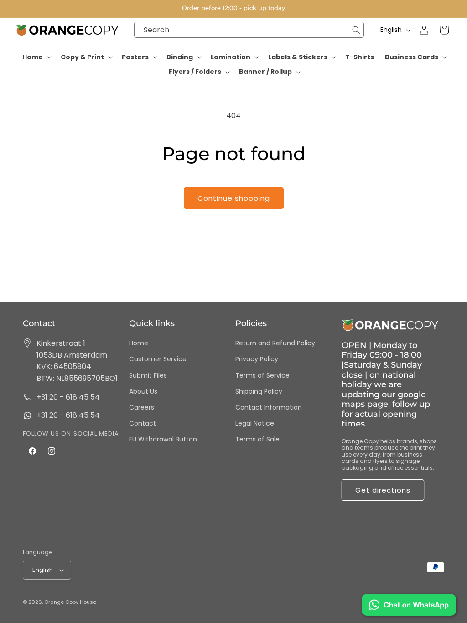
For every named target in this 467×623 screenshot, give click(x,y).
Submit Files (148, 375)
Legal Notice (254, 423)
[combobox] (249, 29)
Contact (142, 423)
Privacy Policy (256, 358)
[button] (36, 57)
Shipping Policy (258, 391)
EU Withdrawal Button (163, 439)
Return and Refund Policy (275, 343)
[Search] (355, 29)
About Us (143, 391)
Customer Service (158, 358)
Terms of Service (262, 375)
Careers (141, 407)
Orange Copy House (70, 602)
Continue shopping (233, 198)
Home (138, 343)
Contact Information (268, 407)
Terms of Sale (257, 439)
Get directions (382, 490)
